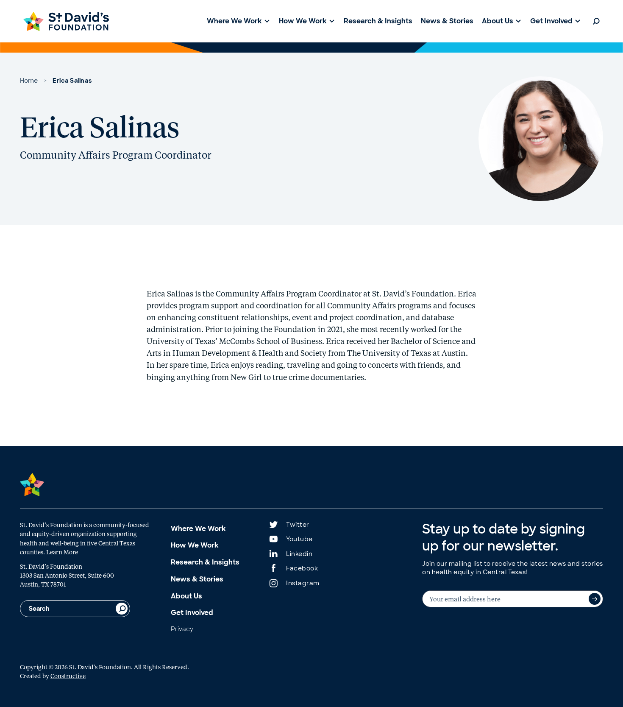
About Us (186, 596)
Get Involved (192, 612)
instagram (303, 583)
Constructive (68, 675)
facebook (302, 568)
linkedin (299, 554)
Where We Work (198, 528)
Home (29, 80)
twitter (297, 524)
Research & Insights (205, 562)
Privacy (182, 629)
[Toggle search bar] (596, 21)
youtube (299, 539)
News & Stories (197, 579)
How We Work (195, 545)
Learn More (62, 552)
